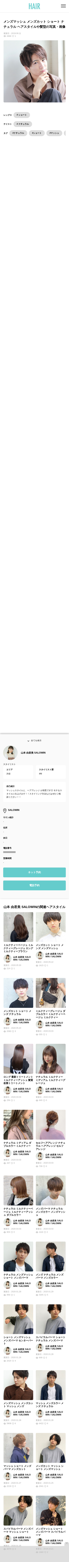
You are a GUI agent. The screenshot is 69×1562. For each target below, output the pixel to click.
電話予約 (34, 894)
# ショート (22, 115)
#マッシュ (54, 133)
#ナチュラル (18, 133)
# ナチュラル (23, 124)
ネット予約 (34, 881)
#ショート (37, 133)
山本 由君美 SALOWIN (33, 761)
